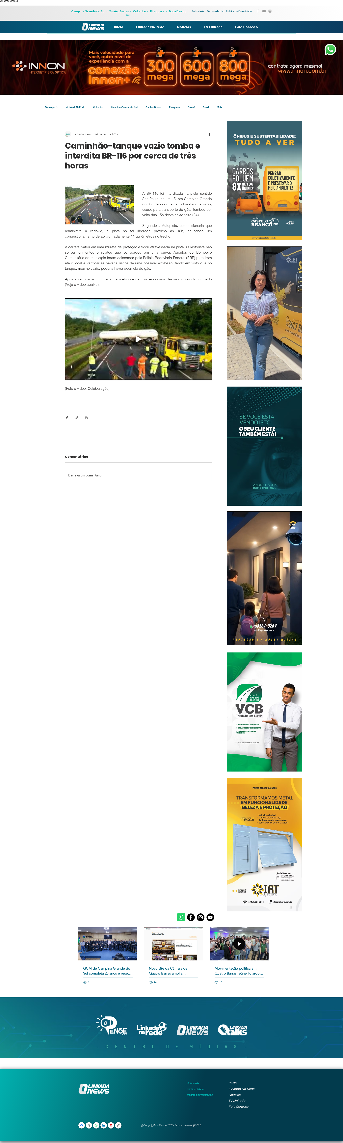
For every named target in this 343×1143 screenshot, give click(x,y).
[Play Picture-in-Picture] (290, 374)
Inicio (233, 1083)
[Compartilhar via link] (76, 418)
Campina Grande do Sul (88, 11)
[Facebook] (191, 917)
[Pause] (232, 374)
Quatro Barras (119, 11)
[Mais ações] (209, 134)
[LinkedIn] (103, 1125)
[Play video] (138, 339)
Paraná (191, 107)
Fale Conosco (239, 1106)
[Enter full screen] (296, 374)
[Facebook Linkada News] (258, 11)
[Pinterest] (111, 1125)
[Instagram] (200, 917)
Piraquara (157, 11)
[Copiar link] (118, 1125)
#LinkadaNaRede (75, 107)
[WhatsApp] (96, 1125)
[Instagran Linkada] (270, 11)
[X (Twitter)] (89, 1125)
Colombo (139, 11)
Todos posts (51, 107)
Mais (219, 107)
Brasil (206, 107)
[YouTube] (210, 917)
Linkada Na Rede (242, 1089)
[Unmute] (239, 374)
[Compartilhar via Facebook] (67, 418)
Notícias (235, 1095)
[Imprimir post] (86, 418)
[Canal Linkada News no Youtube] (264, 11)
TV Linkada (237, 1101)
